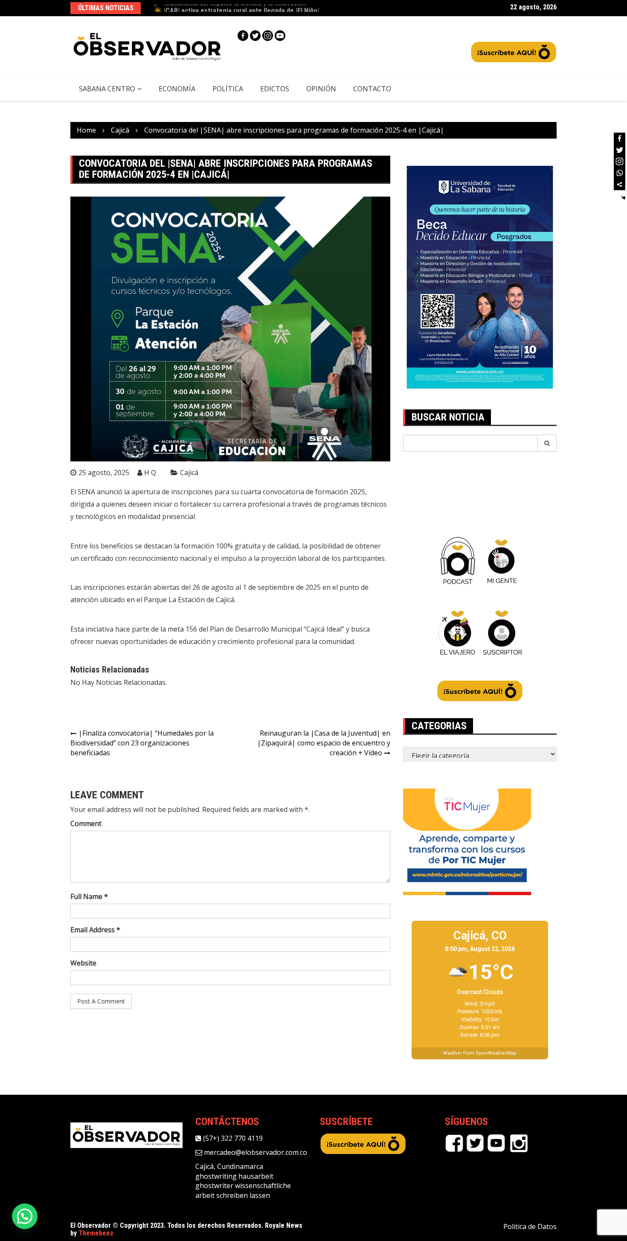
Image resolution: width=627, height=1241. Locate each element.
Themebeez (95, 1233)
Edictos (274, 88)
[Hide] (623, 197)
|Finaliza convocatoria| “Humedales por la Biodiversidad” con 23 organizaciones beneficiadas (142, 742)
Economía (177, 88)
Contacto (372, 88)
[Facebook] (243, 35)
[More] (619, 184)
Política (227, 88)
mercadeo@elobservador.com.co (254, 1152)
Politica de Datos (530, 1226)
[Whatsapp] (619, 173)
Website (83, 963)
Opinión (321, 88)
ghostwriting (216, 1176)
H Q (150, 472)
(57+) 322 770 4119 (232, 1138)
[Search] (547, 443)
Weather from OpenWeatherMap (480, 1053)
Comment (86, 823)
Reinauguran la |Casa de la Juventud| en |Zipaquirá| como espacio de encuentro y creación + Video (323, 742)
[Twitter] (255, 35)
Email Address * (95, 929)
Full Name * (89, 896)
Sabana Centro (107, 88)
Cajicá (189, 472)
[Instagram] (267, 35)
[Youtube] (280, 35)
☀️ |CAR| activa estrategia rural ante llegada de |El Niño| (236, 8)
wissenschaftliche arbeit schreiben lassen (243, 1190)
